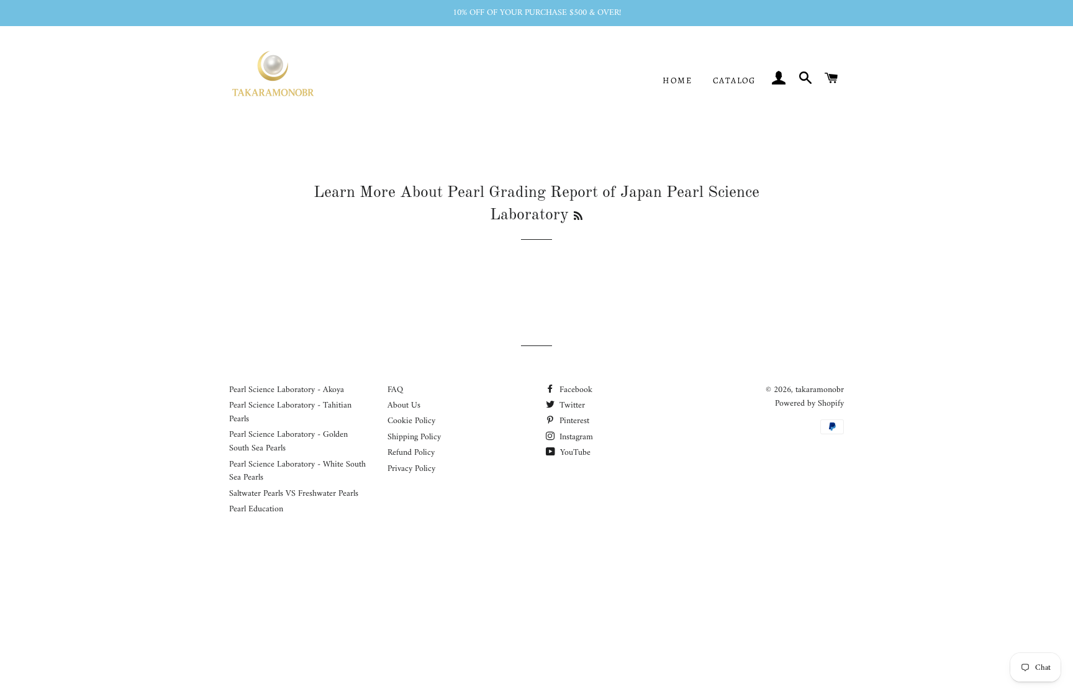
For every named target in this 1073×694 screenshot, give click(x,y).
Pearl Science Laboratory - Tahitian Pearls (290, 412)
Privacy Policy (411, 469)
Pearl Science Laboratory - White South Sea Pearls (297, 471)
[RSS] (578, 217)
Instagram (575, 437)
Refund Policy (411, 452)
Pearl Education (256, 509)
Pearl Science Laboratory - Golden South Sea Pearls (288, 441)
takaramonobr (819, 390)
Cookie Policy (411, 421)
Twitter (571, 405)
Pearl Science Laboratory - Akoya (286, 390)
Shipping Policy (414, 437)
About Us (403, 405)
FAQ (395, 390)
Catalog (734, 80)
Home (677, 80)
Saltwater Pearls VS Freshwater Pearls (293, 493)
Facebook (574, 390)
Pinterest (573, 421)
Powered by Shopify (809, 403)
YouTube (574, 452)
